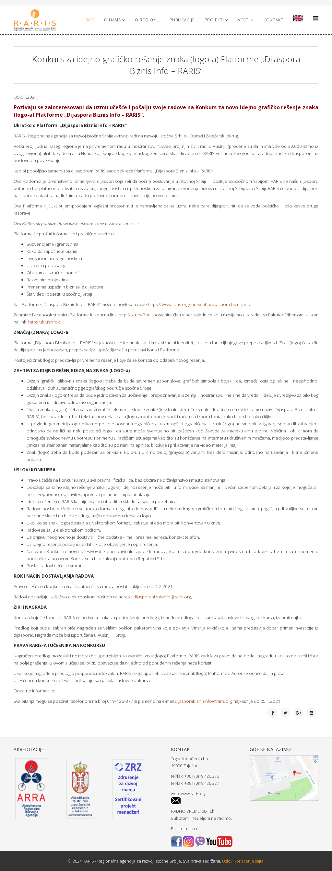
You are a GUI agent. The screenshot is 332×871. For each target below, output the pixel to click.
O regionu (147, 20)
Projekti (214, 20)
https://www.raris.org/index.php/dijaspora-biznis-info (200, 304)
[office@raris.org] (205, 801)
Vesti (244, 20)
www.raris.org (193, 793)
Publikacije (182, 20)
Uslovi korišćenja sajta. (243, 861)
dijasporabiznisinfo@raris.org (162, 597)
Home (87, 20)
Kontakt (273, 20)
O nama (112, 20)
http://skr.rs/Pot (134, 315)
